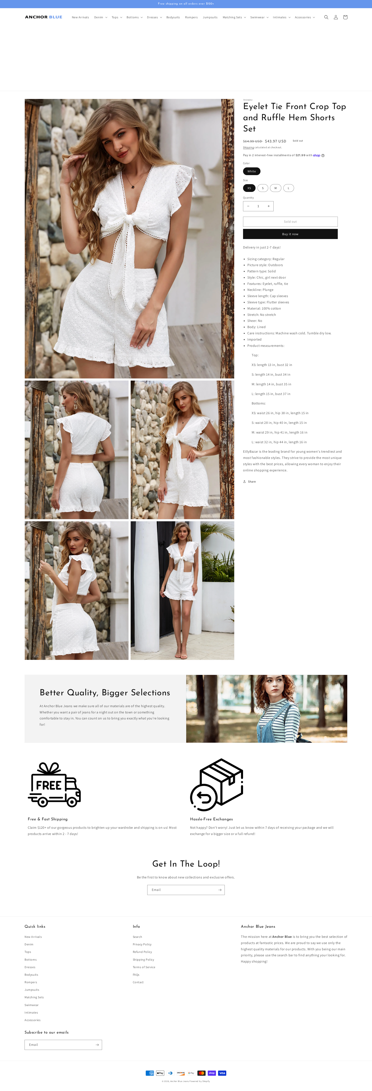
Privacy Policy (142, 944)
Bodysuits (31, 975)
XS (249, 188)
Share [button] (252, 481)
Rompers (31, 982)
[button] (100, 17)
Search (137, 937)
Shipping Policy (143, 959)
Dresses (30, 967)
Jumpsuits (32, 990)
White (252, 171)
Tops (28, 952)
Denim (29, 944)
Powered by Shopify (199, 1081)
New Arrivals (33, 937)
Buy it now (290, 234)
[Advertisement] (186, 58)
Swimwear (32, 1005)
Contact (138, 982)
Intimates (31, 1012)
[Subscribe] (220, 890)
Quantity (248, 197)
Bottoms (31, 959)
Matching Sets (34, 997)
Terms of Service (144, 967)
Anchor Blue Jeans (179, 1081)
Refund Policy (142, 952)
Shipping (248, 147)
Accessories (33, 1020)
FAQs (136, 975)
